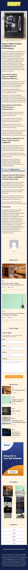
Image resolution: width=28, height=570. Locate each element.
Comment (4, 358)
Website (4, 352)
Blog (3, 280)
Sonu (4, 40)
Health (3, 310)
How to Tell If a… (16, 411)
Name (4, 339)
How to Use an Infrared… (18, 390)
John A (5, 287)
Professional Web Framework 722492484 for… (16, 433)
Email (3, 345)
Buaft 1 (13, 429)
